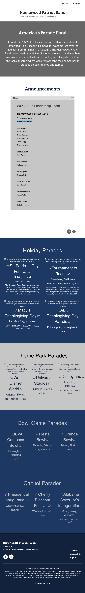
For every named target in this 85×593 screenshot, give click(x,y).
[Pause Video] (74, 231)
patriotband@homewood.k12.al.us (24, 549)
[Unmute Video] (69, 231)
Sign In (73, 558)
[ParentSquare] (42, 583)
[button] (77, 3)
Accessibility (76, 554)
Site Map (74, 550)
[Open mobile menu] (4, 3)
